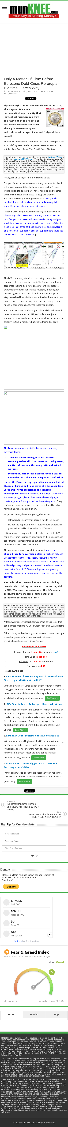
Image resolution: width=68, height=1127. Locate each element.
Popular (34, 1014)
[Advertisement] (34, 48)
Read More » (52, 698)
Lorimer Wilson (13, 91)
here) (55, 652)
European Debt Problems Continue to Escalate (32, 735)
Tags (56, 1014)
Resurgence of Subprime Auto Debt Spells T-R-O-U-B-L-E (45, 815)
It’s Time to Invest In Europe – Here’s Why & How (34, 704)
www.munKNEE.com (23, 159)
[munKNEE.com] (34, 9)
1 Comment (49, 91)
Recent (12, 1014)
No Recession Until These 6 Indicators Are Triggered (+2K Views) (23, 805)
